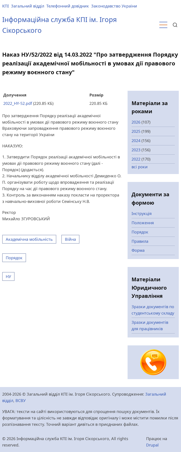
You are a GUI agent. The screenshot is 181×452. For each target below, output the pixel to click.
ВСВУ (20, 400)
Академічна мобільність (29, 239)
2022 (136, 159)
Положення (143, 222)
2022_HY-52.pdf (17, 103)
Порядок (14, 257)
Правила (140, 241)
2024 (136, 140)
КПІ (5, 6)
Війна (70, 239)
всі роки (140, 166)
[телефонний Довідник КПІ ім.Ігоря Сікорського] (153, 361)
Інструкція (142, 213)
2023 (136, 149)
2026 (136, 122)
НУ (8, 276)
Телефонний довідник (67, 6)
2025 (136, 131)
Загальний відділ (27, 6)
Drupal (152, 445)
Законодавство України (114, 6)
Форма (138, 250)
